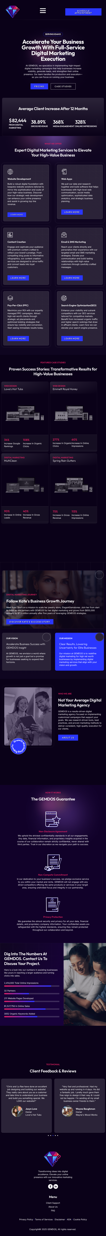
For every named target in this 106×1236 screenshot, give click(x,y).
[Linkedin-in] (55, 1186)
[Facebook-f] (50, 1186)
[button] (43, 10)
